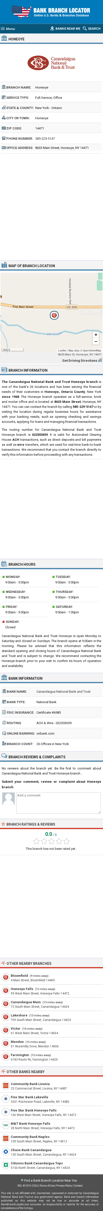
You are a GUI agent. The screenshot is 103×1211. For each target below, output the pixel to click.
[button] (51, 312)
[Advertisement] (51, 206)
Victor (15, 1028)
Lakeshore (19, 1015)
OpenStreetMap (92, 350)
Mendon (17, 1042)
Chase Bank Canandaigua (31, 1150)
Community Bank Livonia (30, 1084)
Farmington (20, 1055)
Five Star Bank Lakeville (29, 1097)
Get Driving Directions (79, 360)
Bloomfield (19, 976)
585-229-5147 (45, 138)
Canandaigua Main (26, 1002)
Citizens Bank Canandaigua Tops (37, 1163)
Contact (78, 1185)
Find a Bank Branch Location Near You (50, 1180)
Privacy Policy (64, 1185)
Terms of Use (47, 1185)
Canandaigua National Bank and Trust (63, 691)
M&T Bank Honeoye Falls (30, 1123)
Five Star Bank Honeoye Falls (33, 1110)
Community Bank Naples (30, 1137)
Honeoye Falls (22, 989)
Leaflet (62, 350)
